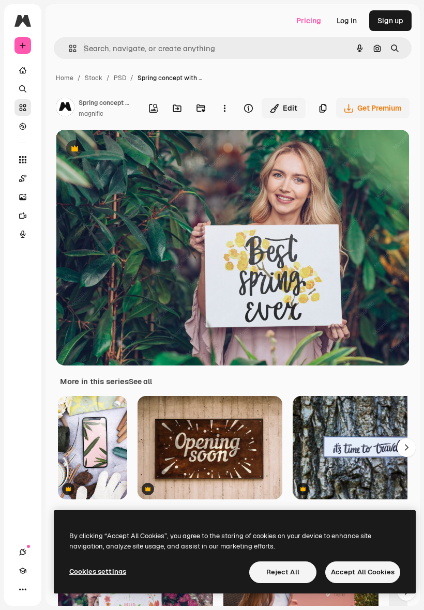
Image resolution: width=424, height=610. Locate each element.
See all (140, 381)
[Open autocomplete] (68, 48)
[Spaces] (22, 178)
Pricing (308, 20)
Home (64, 78)
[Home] (22, 70)
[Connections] (22, 552)
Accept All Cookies (363, 572)
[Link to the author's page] (65, 108)
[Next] (406, 447)
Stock (93, 78)
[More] (22, 589)
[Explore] (22, 126)
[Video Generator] (22, 215)
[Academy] (22, 570)
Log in (347, 20)
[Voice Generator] (22, 234)
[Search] (22, 89)
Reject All (282, 572)
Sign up (390, 20)
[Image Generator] (22, 197)
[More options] (224, 108)
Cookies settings (97, 571)
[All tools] (22, 159)
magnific (91, 114)
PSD (120, 78)
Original (122, 150)
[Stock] (22, 107)
